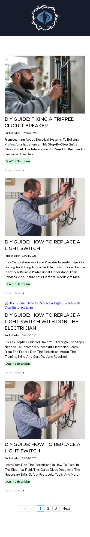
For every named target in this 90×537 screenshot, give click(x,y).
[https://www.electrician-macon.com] (45, 17)
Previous (27, 508)
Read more (13, 170)
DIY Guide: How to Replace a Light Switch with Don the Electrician (42, 321)
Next (66, 508)
